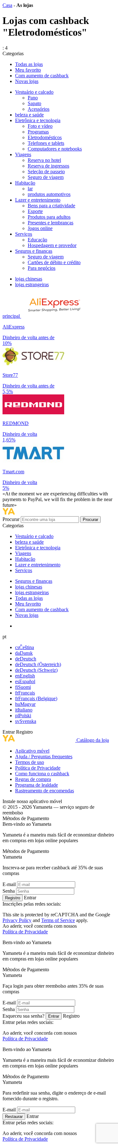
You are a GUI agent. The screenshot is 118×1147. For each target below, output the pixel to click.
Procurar (12, 519)
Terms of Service (58, 920)
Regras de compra (33, 779)
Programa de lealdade (36, 785)
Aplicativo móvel (32, 751)
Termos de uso (29, 762)
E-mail (9, 884)
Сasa (7, 5)
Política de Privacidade (37, 768)
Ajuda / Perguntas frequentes (43, 756)
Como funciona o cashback (42, 773)
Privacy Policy (17, 920)
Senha (9, 891)
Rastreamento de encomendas (44, 790)
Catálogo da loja (92, 740)
